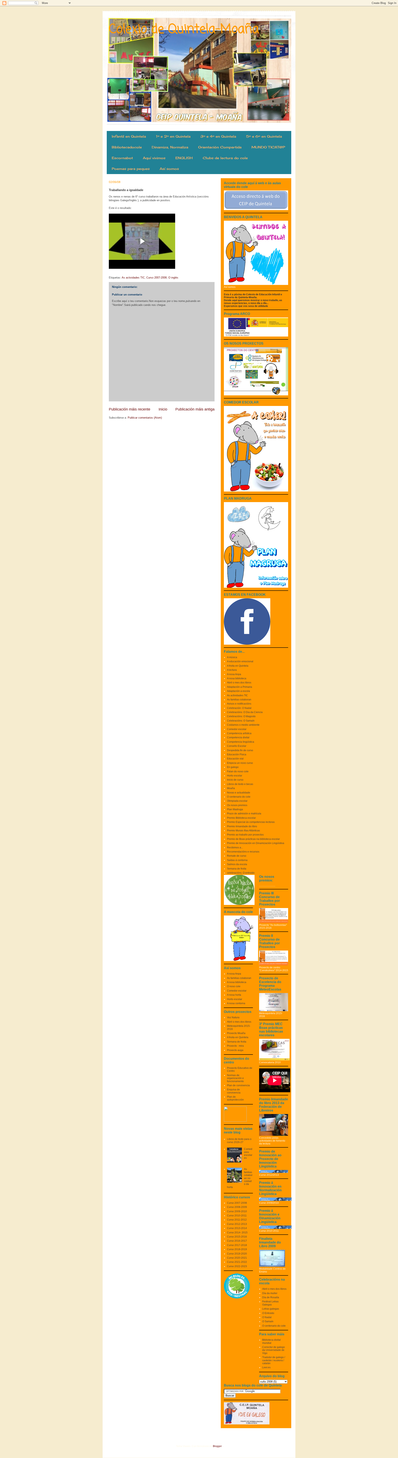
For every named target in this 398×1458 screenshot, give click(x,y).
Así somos (169, 169)
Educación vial (235, 758)
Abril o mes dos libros (239, 682)
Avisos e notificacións (239, 703)
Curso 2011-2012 (237, 1219)
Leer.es (266, 1367)
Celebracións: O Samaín (241, 720)
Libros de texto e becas (240, 784)
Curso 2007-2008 (156, 277)
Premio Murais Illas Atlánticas (243, 830)
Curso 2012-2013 (237, 1224)
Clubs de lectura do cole (225, 158)
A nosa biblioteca (236, 678)
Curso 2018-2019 (237, 1249)
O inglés (173, 277)
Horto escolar (234, 775)
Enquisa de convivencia (233, 1091)
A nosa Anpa (234, 674)
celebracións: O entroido (241, 872)
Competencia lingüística (240, 741)
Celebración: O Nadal (239, 708)
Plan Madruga (235, 809)
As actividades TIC (133, 277)
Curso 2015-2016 (237, 1236)
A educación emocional (240, 661)
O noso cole (233, 986)
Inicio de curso (235, 779)
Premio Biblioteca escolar (241, 817)
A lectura (232, 669)
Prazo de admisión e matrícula (244, 813)
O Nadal (267, 1317)
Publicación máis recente (129, 409)
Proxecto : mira (235, 1045)
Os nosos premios (237, 805)
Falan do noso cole (238, 771)
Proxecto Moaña (236, 1033)
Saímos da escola (237, 864)
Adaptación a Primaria (239, 686)
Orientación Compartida (219, 147)
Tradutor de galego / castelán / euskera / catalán (273, 1360)
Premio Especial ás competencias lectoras (251, 822)
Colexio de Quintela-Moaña (184, 29)
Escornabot (122, 158)
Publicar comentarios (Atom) (145, 417)
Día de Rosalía (270, 1297)
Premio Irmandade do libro (242, 826)
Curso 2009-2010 (237, 1211)
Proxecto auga (235, 1050)
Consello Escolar (236, 746)
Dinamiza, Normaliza (170, 147)
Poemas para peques (131, 169)
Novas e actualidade (238, 792)
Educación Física (236, 754)
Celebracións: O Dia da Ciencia (245, 712)
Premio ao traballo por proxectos (245, 834)
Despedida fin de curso (240, 750)
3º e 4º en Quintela (218, 136)
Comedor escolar (236, 729)
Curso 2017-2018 (237, 1245)
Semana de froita (236, 868)
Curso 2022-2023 (237, 1266)
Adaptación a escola (238, 691)
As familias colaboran (239, 699)
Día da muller (269, 1293)
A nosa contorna (236, 1003)
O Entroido (268, 1313)
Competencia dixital (238, 737)
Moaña (231, 788)
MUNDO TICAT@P (268, 147)
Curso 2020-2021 (237, 1257)
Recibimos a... (235, 847)
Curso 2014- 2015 (237, 1232)
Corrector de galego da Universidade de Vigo (273, 1350)
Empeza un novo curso (240, 763)
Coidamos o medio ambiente (243, 724)
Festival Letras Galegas (270, 1303)
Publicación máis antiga (195, 409)
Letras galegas (270, 1308)
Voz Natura (233, 1017)
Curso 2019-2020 (237, 1253)
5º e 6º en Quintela (264, 136)
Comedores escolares (248, 1153)
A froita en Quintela (237, 665)
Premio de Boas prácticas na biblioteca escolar (253, 839)
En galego (233, 767)
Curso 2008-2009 (237, 1207)
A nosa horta (234, 994)
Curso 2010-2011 (237, 1215)
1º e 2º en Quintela (173, 136)
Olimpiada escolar (237, 800)
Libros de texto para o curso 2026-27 (239, 1140)
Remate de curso (236, 855)
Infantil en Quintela (129, 136)
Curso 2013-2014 (237, 1228)
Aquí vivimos (154, 158)
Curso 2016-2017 (237, 1240)
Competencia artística (239, 733)
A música (232, 657)
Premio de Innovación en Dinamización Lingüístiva (255, 843)
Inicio (163, 409)
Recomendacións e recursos (243, 851)
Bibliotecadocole (127, 147)
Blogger (217, 1446)
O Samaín (267, 1321)
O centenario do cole (238, 796)
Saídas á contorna (237, 860)
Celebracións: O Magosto (241, 716)
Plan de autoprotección (235, 1098)
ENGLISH (184, 158)
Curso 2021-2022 (237, 1262)
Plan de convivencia (238, 1085)
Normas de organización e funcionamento (235, 1078)
